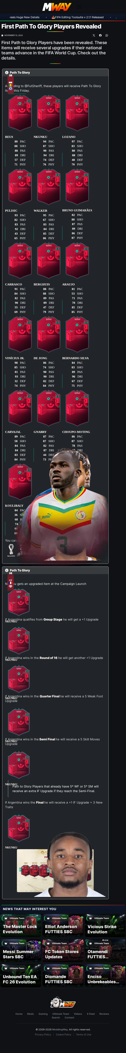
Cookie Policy (63, 1034)
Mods (30, 1013)
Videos (78, 1013)
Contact (69, 1017)
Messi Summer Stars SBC (18, 954)
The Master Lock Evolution (20, 929)
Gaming (43, 1013)
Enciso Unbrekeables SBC (102, 981)
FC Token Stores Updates (62, 954)
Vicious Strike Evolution (102, 929)
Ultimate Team (60, 1013)
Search (56, 1017)
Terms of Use (83, 1034)
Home (19, 1013)
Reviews (104, 1013)
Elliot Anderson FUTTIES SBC (61, 929)
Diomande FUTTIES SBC (59, 979)
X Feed (91, 1013)
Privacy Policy (43, 1034)
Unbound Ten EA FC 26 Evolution (20, 979)
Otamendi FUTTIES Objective (98, 957)
